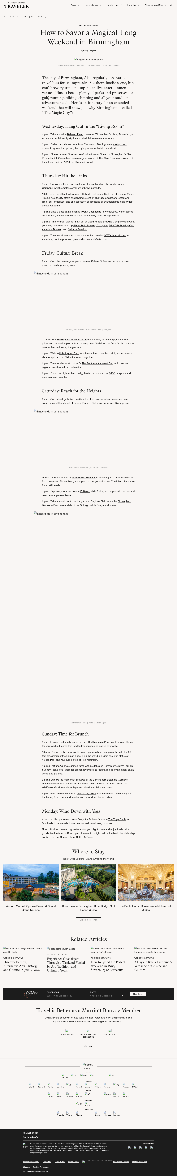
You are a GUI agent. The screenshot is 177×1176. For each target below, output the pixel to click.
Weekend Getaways (39, 17)
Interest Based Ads (139, 1162)
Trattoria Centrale (60, 765)
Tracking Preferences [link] (41, 1167)
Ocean (103, 154)
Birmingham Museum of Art (72, 339)
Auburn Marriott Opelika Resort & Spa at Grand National (31, 908)
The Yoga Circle (117, 819)
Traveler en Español (30, 1137)
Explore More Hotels (88, 920)
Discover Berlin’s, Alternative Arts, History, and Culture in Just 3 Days (21, 966)
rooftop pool (120, 144)
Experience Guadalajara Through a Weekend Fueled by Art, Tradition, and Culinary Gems (66, 964)
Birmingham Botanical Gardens (110, 779)
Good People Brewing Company (106, 221)
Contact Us (47, 1162)
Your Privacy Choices (121, 1162)
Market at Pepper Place (75, 403)
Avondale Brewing (52, 229)
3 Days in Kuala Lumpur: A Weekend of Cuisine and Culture (153, 966)
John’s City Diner (86, 793)
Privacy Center (73, 1162)
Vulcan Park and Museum (56, 759)
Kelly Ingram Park (69, 353)
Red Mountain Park (98, 742)
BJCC (112, 373)
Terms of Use (60, 1162)
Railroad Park (74, 134)
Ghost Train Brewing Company (90, 225)
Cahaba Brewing (77, 229)
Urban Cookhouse (91, 211)
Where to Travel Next (20, 17)
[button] (75, 5)
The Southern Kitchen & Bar (97, 363)
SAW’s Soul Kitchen (115, 235)
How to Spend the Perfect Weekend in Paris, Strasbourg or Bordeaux (108, 966)
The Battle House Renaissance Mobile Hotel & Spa (146, 908)
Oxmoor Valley (126, 193)
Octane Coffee (99, 261)
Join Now (88, 1046)
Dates (93, 992)
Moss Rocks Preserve (84, 477)
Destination (53, 992)
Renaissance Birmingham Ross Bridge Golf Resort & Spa (88, 908)
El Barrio (85, 491)
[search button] (171, 5)
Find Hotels (138, 994)
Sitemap (26, 1167)
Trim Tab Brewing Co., (121, 225)
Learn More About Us (31, 1162)
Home (6, 17)
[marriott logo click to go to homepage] (16, 4)
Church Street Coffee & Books (76, 837)
